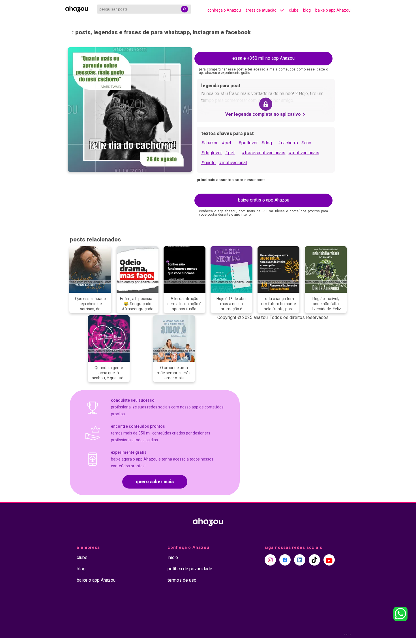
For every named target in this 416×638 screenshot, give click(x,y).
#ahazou (209, 142)
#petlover (248, 142)
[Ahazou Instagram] (270, 560)
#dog (266, 142)
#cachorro (288, 142)
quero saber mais (155, 481)
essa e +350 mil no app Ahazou (263, 58)
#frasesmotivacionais (263, 152)
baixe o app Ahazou (333, 10)
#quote (208, 162)
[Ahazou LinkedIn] (299, 560)
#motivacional (233, 162)
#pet (226, 142)
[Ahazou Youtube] (329, 560)
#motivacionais (304, 152)
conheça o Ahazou (224, 10)
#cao (306, 142)
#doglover (211, 152)
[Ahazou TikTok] (314, 560)
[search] (184, 9)
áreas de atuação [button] (260, 10)
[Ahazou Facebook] (285, 560)
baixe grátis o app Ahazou (263, 200)
